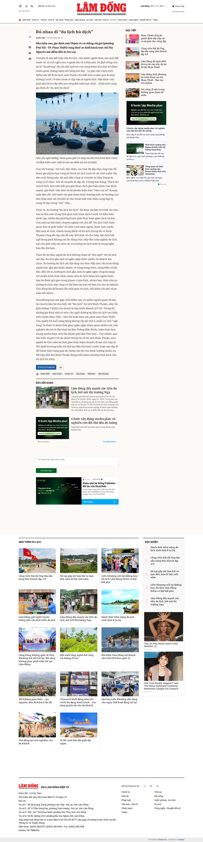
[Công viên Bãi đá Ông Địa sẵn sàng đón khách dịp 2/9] (132, 52)
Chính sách (122, 19)
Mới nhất (26, 19)
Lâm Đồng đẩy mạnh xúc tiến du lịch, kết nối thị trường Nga (94, 390)
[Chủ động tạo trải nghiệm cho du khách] (37, 725)
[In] (61, 367)
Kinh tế (51, 19)
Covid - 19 (69, 374)
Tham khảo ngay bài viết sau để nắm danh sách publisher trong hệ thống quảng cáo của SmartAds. (99, 491)
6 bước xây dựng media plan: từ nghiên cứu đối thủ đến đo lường (94, 420)
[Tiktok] (144, 785)
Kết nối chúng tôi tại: (130, 786)
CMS (162, 840)
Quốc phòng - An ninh (83, 19)
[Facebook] (157, 785)
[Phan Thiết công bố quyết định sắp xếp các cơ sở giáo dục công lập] (132, 39)
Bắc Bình (91, 374)
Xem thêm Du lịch (30, 542)
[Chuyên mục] (20, 6)
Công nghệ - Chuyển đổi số (140, 19)
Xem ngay (88, 502)
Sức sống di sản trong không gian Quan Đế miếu (153, 92)
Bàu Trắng (80, 374)
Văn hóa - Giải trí (101, 19)
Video (155, 19)
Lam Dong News (178, 11)
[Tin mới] (26, 6)
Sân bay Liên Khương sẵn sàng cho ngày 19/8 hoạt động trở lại (119, 701)
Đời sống (59, 19)
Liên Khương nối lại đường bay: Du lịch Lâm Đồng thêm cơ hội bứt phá (120, 579)
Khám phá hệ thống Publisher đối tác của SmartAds (99, 485)
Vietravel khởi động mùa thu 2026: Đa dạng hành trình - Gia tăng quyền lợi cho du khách (78, 702)
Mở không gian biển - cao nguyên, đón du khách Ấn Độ (35, 701)
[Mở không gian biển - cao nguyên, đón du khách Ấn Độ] (37, 683)
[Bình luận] (30, 53)
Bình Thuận (57, 374)
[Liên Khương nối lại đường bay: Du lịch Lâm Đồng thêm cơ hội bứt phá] (120, 560)
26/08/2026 (46, 6)
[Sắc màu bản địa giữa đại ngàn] (78, 725)
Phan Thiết (45, 374)
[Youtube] (151, 785)
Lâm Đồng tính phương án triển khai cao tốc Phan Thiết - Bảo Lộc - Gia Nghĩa (153, 78)
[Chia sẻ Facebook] (30, 47)
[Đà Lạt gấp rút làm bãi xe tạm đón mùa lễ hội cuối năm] (78, 560)
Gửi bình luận (46, 470)
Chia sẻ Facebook (47, 367)
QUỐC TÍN (40, 38)
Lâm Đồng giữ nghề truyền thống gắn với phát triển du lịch (37, 618)
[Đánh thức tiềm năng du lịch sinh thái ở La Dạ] (120, 601)
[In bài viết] (30, 59)
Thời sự (43, 19)
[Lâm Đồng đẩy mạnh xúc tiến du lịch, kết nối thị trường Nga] (52, 398)
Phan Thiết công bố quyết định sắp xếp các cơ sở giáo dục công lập (153, 38)
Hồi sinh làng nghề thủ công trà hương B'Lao (77, 656)
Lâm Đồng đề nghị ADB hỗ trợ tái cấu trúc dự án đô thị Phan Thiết (154, 64)
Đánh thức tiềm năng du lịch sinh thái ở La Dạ (118, 618)
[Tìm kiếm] (32, 6)
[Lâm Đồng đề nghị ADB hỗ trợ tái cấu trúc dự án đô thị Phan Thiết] (132, 64)
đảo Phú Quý (103, 374)
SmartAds (44, 441)
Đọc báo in (26, 11)
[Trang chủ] (20, 20)
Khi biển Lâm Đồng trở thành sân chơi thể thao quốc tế (118, 656)
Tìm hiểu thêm (109, 441)
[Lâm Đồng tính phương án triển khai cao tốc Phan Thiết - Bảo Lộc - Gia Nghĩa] (132, 77)
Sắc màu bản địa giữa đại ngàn (75, 742)
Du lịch (113, 19)
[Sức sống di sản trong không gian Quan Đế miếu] (132, 92)
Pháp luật (69, 19)
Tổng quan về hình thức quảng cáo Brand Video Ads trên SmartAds (155, 170)
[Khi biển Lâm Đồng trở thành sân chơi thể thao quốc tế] (120, 639)
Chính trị (35, 19)
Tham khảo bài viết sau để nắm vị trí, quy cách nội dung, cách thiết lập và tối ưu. (145, 156)
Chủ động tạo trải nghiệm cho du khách (36, 742)
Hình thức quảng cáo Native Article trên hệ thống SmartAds (155, 147)
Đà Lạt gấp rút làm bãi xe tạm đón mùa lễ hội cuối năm (77, 577)
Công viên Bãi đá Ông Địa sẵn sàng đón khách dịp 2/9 (154, 51)
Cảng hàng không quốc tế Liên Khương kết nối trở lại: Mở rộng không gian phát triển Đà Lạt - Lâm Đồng (37, 660)
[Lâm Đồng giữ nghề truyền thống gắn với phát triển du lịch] (37, 601)
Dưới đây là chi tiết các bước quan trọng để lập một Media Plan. (93, 428)
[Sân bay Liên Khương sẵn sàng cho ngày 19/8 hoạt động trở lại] (120, 683)
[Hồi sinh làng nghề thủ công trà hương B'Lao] (78, 639)
